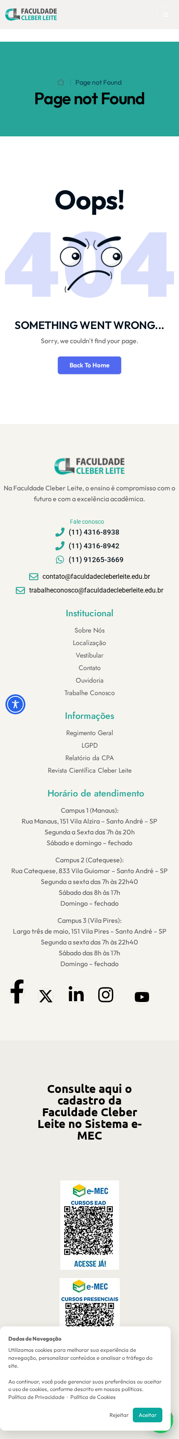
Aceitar (148, 1414)
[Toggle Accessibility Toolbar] (15, 704)
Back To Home (89, 365)
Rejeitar (119, 1414)
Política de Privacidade (36, 1397)
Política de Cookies (93, 1397)
